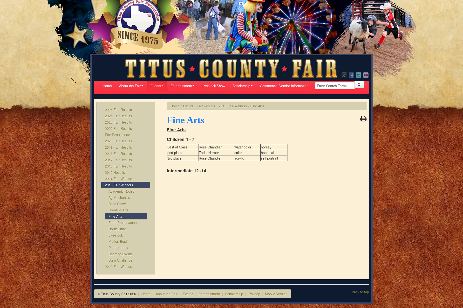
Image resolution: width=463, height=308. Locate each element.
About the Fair (130, 85)
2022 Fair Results (118, 128)
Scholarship (241, 85)
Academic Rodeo (122, 191)
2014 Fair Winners (119, 178)
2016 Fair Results (118, 166)
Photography (118, 247)
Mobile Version (276, 293)
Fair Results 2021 (118, 134)
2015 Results (115, 172)
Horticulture (117, 228)
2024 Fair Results (118, 115)
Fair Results (206, 106)
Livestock (116, 235)
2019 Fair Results (118, 147)
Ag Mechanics (119, 197)
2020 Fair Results (118, 141)
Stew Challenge (120, 260)
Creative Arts (118, 210)
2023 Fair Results (118, 122)
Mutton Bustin (119, 241)
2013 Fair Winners (119, 184)
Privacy (254, 293)
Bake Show (117, 203)
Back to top (360, 291)
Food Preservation (123, 222)
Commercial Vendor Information (284, 85)
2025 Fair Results (118, 109)
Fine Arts (115, 216)
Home (107, 85)
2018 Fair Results (118, 153)
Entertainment (181, 85)
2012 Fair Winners (119, 266)
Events (155, 85)
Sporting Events (121, 254)
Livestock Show (213, 85)
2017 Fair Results (118, 159)
